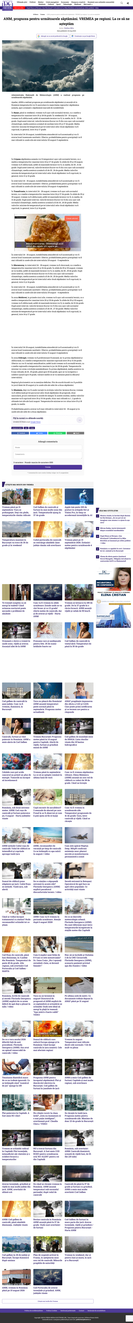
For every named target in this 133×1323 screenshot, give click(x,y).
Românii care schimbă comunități (101, 2)
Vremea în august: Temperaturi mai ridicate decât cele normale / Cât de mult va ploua (78, 1043)
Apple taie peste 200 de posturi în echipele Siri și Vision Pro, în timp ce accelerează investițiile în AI (78, 511)
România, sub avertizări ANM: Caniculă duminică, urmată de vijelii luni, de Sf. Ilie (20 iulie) (78, 1152)
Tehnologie (67, 4)
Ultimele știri (22, 2)
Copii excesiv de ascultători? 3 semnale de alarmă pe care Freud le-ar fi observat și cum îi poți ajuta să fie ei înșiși (47, 811)
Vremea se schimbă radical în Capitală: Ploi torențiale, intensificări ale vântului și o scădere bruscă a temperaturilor (16, 1154)
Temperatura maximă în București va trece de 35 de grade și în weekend (15, 542)
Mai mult (88, 4)
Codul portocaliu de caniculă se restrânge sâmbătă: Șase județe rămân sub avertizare (47, 542)
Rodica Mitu (69, 28)
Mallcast (77, 4)
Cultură (51, 4)
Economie (65, 2)
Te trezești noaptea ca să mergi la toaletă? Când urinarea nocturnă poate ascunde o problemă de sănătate (14, 608)
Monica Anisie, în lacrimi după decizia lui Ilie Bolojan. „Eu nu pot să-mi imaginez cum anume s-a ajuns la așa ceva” (115, 519)
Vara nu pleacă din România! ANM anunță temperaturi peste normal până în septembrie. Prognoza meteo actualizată (47, 706)
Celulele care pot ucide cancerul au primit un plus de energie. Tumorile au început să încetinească (16, 776)
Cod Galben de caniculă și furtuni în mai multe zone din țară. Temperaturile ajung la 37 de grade (47, 511)
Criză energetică (52, 2)
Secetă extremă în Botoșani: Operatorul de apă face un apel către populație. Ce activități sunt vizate (78, 885)
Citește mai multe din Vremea (48, 1301)
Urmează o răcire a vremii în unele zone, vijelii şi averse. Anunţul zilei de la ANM (16, 644)
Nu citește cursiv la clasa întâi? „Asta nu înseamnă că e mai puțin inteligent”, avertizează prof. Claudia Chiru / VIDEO (47, 1118)
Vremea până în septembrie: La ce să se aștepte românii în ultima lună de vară (47, 775)
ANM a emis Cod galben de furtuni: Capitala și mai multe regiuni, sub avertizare (79, 1080)
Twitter (40, 433)
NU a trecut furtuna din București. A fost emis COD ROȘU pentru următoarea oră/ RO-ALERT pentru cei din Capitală (46, 1154)
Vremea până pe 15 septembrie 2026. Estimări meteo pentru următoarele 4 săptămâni (78, 543)
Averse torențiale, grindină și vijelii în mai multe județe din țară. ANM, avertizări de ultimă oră (16, 1188)
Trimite (48, 467)
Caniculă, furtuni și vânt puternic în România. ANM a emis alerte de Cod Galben (16, 739)
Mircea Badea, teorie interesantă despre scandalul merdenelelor (113, 529)
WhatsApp (58, 433)
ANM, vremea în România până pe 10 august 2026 (15, 1289)
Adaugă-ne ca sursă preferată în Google (54, 36)
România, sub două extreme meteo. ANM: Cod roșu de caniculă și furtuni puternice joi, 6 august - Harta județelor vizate (16, 813)
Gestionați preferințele (67, 1311)
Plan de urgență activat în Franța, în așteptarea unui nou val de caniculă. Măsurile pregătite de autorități (47, 1259)
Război (40, 2)
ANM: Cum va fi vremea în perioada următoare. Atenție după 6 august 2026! (47, 919)
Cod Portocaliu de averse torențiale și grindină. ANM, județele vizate (47, 1290)
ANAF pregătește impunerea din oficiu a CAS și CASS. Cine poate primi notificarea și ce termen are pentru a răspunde (78, 706)
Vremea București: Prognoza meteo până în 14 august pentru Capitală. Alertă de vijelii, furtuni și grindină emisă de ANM (47, 742)
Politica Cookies (51, 1311)
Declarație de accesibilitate (96, 1311)
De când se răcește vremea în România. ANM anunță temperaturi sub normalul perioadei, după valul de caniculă (47, 1189)
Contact (81, 1311)
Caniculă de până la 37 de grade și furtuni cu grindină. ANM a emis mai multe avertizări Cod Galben (78, 1188)
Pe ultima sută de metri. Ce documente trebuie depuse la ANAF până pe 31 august (79, 998)
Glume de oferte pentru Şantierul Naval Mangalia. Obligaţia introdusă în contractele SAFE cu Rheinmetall (115, 558)
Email (77, 433)
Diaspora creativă (78, 2)
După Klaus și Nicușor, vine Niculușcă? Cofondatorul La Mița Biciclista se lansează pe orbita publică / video (115, 539)
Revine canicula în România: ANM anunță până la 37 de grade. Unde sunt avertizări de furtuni (47, 1223)
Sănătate (41, 4)
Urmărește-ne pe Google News (85, 36)
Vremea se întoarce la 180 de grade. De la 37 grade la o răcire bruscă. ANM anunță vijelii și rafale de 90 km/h (78, 606)
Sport (58, 4)
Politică (33, 2)
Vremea (42, 14)
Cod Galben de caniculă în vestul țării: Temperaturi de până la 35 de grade (78, 644)
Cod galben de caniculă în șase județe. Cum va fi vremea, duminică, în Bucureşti (14, 705)
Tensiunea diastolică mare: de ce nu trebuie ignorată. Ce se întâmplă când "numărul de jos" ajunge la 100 (16, 1081)
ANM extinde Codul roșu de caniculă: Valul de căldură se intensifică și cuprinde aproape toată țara (16, 849)
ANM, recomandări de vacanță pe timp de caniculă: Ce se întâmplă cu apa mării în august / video (47, 849)
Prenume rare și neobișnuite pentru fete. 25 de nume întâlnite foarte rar (47, 644)
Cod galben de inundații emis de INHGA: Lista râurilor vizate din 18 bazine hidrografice (79, 740)
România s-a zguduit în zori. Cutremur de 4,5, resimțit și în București (50, 8)
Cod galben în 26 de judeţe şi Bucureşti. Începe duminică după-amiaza (16, 1258)
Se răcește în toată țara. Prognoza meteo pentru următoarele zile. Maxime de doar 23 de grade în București (79, 1117)
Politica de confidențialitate (34, 1311)
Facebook (22, 433)
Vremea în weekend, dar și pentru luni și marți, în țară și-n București (78, 1258)
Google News (35, 422)
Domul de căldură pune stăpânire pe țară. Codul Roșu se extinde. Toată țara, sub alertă (16, 885)
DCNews (7, 6)
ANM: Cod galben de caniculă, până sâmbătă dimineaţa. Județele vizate (15, 1222)
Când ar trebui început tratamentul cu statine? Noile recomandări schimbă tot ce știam (16, 920)
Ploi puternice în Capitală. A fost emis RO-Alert (15, 1114)
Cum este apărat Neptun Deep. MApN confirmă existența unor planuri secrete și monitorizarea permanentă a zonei (76, 851)
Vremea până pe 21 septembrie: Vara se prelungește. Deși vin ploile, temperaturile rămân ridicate (16, 511)
